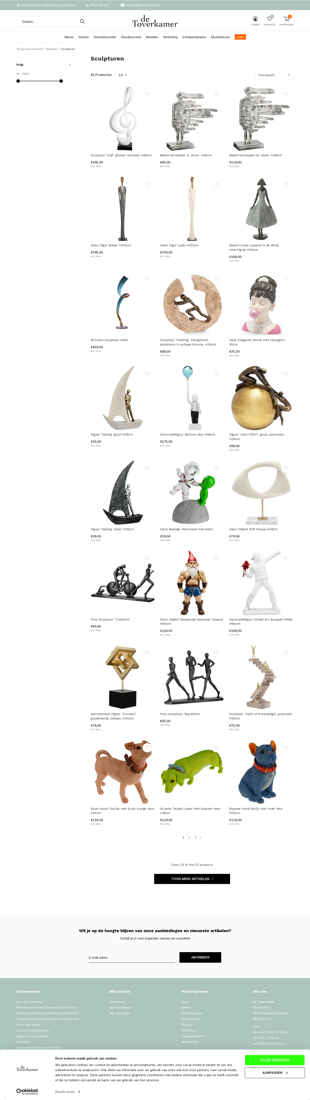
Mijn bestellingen (121, 1007)
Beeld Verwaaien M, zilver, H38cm (255, 155)
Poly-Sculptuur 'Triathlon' (110, 619)
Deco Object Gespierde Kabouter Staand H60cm (191, 622)
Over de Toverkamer (29, 1001)
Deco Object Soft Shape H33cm (253, 529)
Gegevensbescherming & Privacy (38, 1047)
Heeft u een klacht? (28, 1024)
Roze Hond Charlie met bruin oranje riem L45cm (122, 811)
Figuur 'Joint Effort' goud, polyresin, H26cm (256, 437)
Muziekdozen (220, 37)
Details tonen (65, 1091)
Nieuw (69, 37)
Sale (240, 37)
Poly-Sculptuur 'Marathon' (180, 714)
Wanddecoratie (104, 37)
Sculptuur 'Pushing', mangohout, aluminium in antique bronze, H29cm (188, 342)
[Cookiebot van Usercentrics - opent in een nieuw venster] (27, 1092)
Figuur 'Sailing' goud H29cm (112, 434)
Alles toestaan (274, 1060)
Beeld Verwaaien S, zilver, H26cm (186, 155)
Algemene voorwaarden (32, 1036)
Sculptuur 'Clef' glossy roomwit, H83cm (121, 155)
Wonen (83, 37)
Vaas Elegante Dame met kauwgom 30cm (257, 342)
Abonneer (200, 957)
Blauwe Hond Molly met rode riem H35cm (256, 811)
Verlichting (170, 37)
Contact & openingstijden (32, 1030)
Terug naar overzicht (29, 49)
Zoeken (82, 21)
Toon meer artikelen (190, 879)
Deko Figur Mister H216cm (111, 245)
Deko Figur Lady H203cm (179, 245)
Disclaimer (23, 1041)
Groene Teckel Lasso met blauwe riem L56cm (190, 811)
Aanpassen (272, 1072)
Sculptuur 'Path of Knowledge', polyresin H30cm (260, 716)
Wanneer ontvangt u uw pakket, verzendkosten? (47, 1013)
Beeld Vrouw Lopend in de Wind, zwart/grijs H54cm (254, 247)
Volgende (200, 837)
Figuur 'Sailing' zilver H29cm (112, 529)
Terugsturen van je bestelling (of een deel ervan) (47, 1018)
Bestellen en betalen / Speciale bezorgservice (46, 1007)
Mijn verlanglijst (120, 1013)
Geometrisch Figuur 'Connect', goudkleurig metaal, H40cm (113, 716)
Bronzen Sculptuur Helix (109, 340)
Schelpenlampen (194, 37)
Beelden (152, 37)
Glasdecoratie (131, 37)
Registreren (117, 1001)
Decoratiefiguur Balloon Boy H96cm (187, 434)
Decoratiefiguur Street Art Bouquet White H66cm (260, 622)
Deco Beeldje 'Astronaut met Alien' (186, 529)
